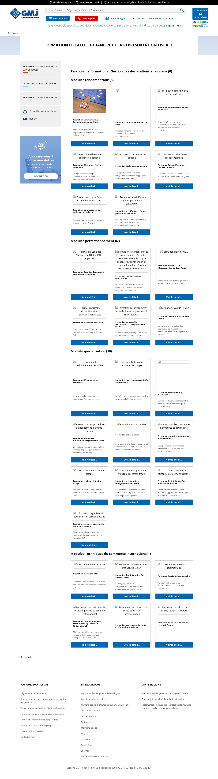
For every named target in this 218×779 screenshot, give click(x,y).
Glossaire (85, 739)
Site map (85, 750)
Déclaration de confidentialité (95, 756)
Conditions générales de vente (95, 699)
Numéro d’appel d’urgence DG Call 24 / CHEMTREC (104, 704)
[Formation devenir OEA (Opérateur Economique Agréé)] (174, 252)
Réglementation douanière (39, 83)
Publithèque (87, 745)
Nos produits (57, 18)
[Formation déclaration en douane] (131, 156)
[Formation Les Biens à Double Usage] (89, 473)
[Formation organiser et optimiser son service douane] (89, 515)
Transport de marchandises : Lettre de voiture (163, 699)
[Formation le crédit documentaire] (174, 567)
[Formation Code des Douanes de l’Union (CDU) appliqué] (89, 256)
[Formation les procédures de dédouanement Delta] (89, 199)
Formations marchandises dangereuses (39, 719)
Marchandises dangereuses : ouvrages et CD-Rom (165, 693)
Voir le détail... (89, 143)
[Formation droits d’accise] (131, 425)
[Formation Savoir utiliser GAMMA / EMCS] (174, 308)
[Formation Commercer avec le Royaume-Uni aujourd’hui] (89, 101)
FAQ (83, 733)
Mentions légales (89, 727)
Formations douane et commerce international (42, 713)
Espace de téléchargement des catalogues (100, 693)
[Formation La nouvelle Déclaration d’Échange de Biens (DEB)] (131, 312)
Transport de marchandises (40, 97)
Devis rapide (86, 18)
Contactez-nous (27, 736)
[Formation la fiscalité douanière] (89, 312)
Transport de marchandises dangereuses (40, 68)
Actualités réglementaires (43, 111)
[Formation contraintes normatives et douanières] (174, 426)
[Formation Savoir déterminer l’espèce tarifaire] (174, 156)
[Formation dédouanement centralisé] (89, 364)
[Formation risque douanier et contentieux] (131, 261)
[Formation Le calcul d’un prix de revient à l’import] (174, 609)
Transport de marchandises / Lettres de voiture (42, 708)
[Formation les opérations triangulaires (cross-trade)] (131, 473)
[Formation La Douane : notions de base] (131, 103)
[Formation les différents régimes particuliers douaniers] (131, 201)
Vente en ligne (115, 18)
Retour (27, 656)
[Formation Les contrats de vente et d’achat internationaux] (131, 611)
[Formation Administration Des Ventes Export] (131, 567)
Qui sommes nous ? (90, 710)
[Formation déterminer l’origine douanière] (89, 156)
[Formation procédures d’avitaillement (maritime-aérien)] (89, 428)
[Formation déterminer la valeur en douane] (174, 93)
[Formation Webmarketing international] (174, 374)
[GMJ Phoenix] (24, 13)
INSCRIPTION (41, 176)
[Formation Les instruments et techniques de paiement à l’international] (89, 611)
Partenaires (86, 722)
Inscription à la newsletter (32, 731)
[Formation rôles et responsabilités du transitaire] (131, 364)
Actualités (138, 18)
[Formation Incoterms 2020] (89, 565)
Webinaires (155, 18)
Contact (170, 18)
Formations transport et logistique (36, 725)
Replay (33, 118)
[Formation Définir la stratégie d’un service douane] (174, 473)
